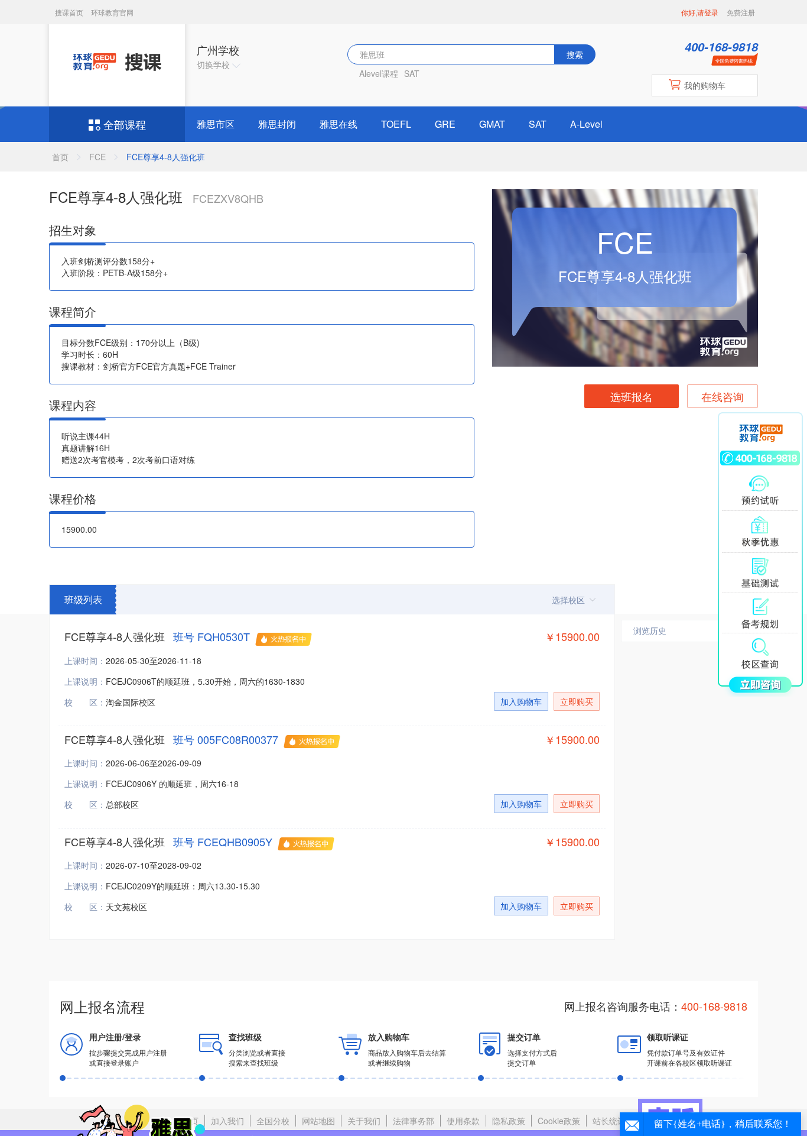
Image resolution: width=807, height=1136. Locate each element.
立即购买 (576, 701)
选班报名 (631, 396)
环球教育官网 (112, 12)
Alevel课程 (378, 73)
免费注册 (741, 12)
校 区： (85, 702)
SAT (411, 73)
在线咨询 (722, 396)
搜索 (575, 54)
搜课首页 (70, 12)
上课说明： (85, 681)
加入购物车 (521, 701)
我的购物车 (704, 85)
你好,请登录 (699, 12)
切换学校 (214, 64)
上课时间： (85, 660)
